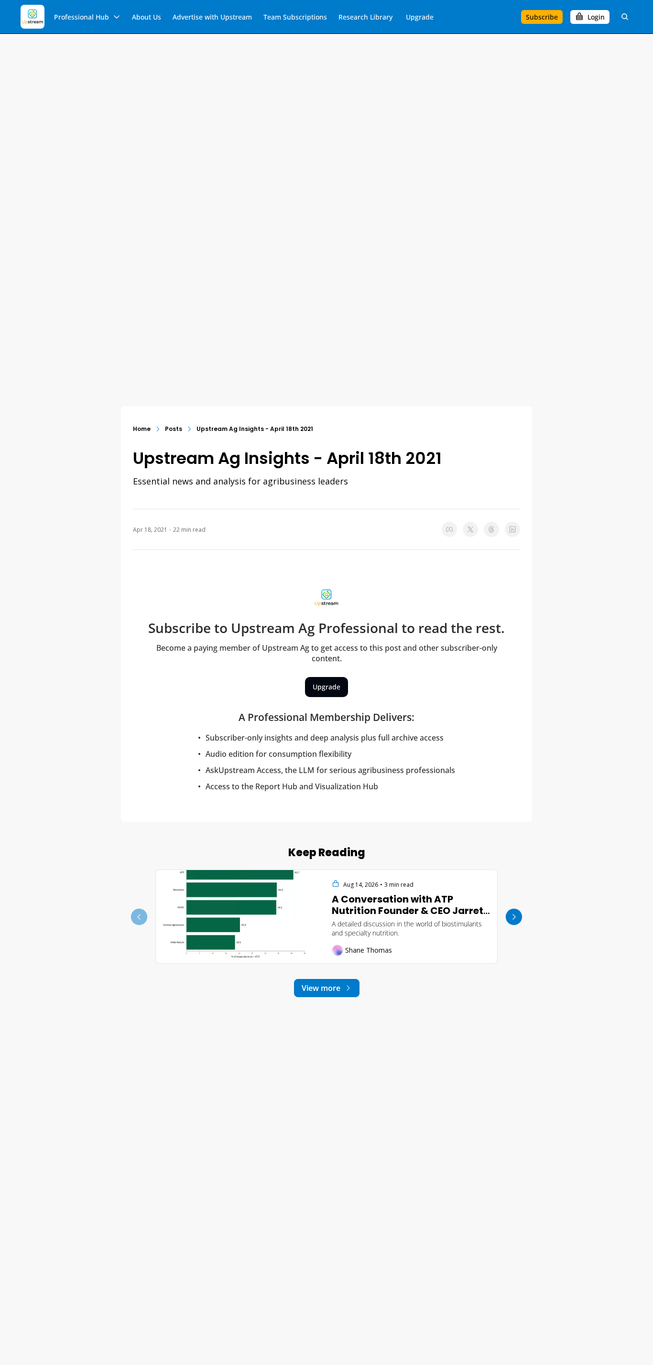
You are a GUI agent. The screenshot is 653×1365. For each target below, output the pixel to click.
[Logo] (32, 17)
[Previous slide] (139, 916)
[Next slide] (513, 916)
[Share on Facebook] (449, 529)
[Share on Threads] (491, 529)
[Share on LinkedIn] (512, 529)
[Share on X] (470, 529)
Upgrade (326, 686)
